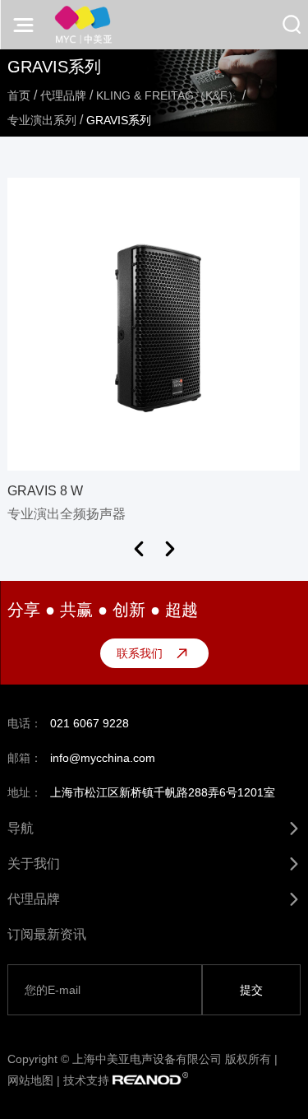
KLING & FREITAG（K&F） (167, 95)
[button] (138, 548)
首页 (18, 95)
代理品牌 (63, 95)
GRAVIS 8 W (45, 491)
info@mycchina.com (102, 757)
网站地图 (30, 1080)
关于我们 (33, 864)
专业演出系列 (41, 120)
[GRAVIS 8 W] (153, 324)
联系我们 (140, 653)
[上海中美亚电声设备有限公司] (83, 25)
